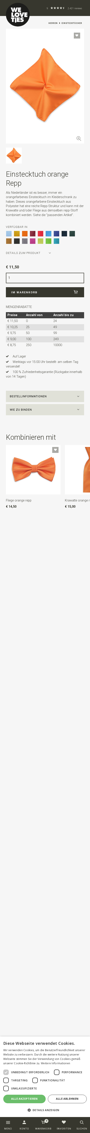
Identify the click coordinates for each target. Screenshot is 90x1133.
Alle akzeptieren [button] (24, 1099)
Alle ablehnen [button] (67, 1099)
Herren (53, 23)
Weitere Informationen (55, 1063)
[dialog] (45, 1076)
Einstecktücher (72, 23)
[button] (45, 396)
